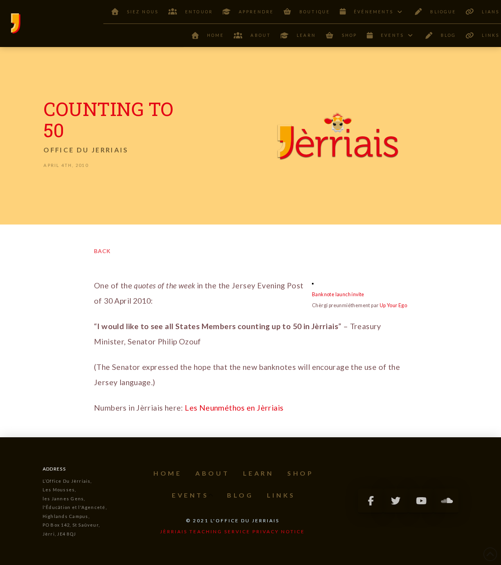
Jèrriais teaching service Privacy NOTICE (232, 531)
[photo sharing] (313, 283)
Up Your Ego (393, 305)
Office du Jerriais (85, 150)
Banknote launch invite (338, 294)
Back (102, 251)
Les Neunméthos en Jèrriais (234, 407)
